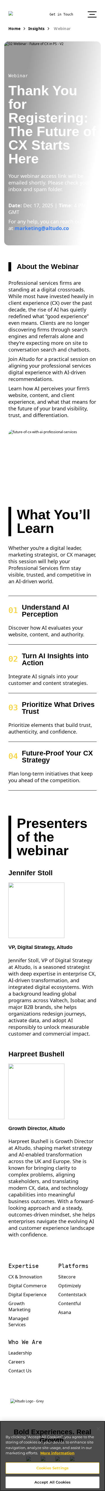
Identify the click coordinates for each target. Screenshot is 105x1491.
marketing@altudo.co (42, 228)
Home (14, 28)
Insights (36, 28)
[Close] (98, 1429)
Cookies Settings (52, 1468)
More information (57, 1453)
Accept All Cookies (52, 1482)
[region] (52, 1456)
